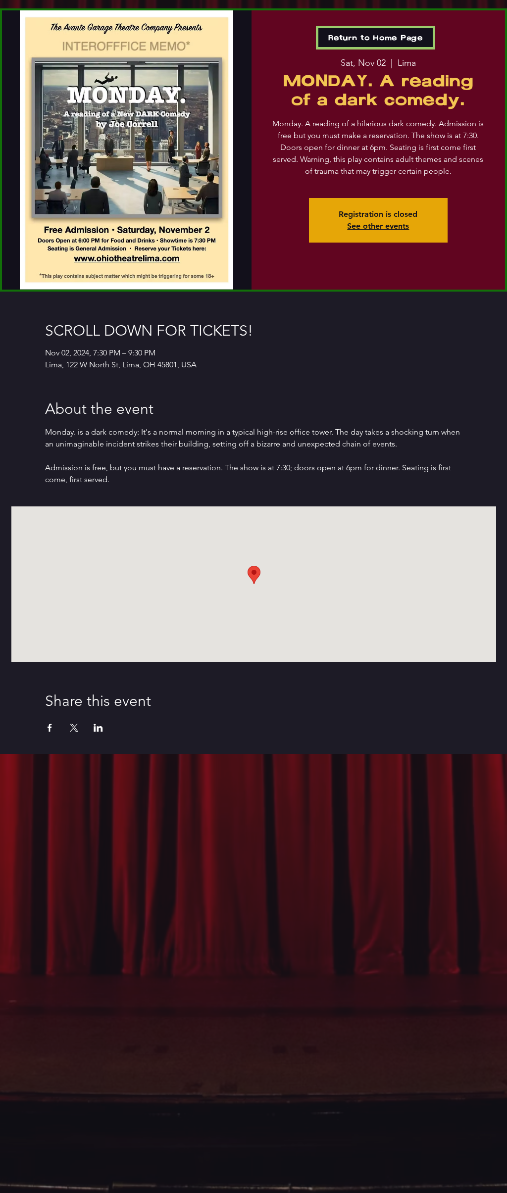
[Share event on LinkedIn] (98, 728)
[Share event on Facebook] (49, 728)
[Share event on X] (74, 728)
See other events (378, 226)
